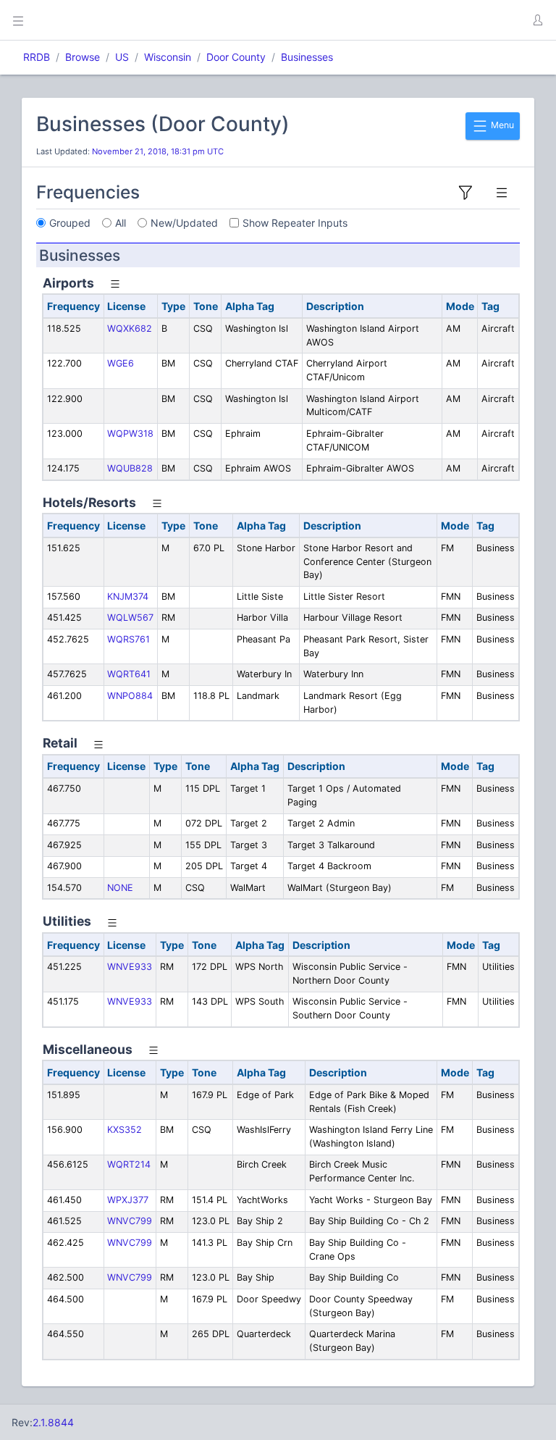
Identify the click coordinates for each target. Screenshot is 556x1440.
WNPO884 (130, 695)
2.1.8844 (53, 1422)
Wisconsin (167, 57)
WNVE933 (129, 966)
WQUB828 (130, 468)
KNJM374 (127, 596)
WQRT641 (129, 674)
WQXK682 (129, 328)
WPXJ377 (127, 1199)
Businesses (307, 57)
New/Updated (184, 223)
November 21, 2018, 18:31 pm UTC (158, 151)
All (120, 223)
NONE (120, 887)
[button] (537, 20)
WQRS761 (128, 639)
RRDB (36, 57)
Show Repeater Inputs (295, 223)
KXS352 (124, 1129)
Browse (82, 57)
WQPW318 (130, 433)
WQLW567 (130, 617)
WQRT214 (129, 1164)
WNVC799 (129, 1220)
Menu (501, 125)
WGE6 (120, 363)
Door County (236, 57)
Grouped (69, 223)
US (122, 57)
